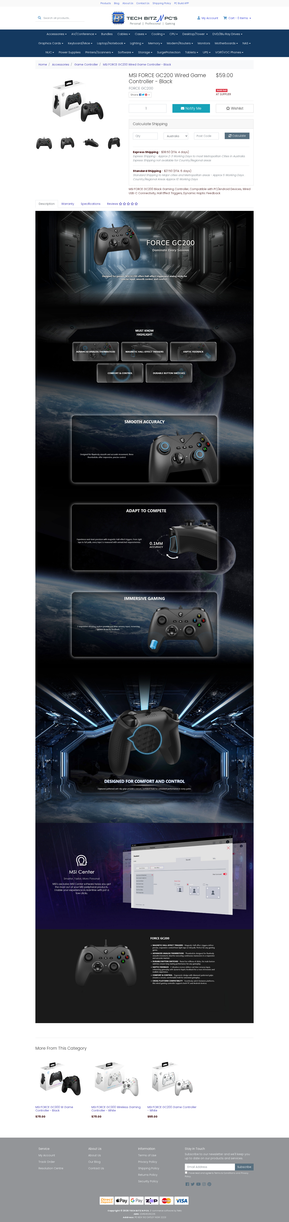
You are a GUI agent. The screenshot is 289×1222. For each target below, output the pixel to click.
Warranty (67, 204)
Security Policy (148, 1181)
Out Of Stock (172, 1101)
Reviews (113, 204)
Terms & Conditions (224, 1173)
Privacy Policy (147, 1162)
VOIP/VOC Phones (228, 52)
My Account (47, 1155)
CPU (172, 34)
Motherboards (225, 43)
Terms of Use (147, 1155)
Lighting (135, 43)
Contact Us (142, 3)
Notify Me (192, 108)
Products (105, 3)
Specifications (90, 204)
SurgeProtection (168, 52)
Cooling (157, 34)
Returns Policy (147, 1175)
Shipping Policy (162, 3)
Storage (144, 52)
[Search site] (39, 18)
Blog (116, 3)
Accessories (55, 34)
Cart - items (238, 18)
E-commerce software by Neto (166, 1210)
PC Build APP (181, 3)
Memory (154, 43)
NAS (245, 43)
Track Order (47, 1162)
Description (47, 204)
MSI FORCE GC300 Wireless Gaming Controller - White (116, 1108)
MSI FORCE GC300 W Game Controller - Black (54, 1108)
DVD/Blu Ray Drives (226, 34)
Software (124, 52)
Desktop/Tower (193, 34)
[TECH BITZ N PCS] (144, 18)
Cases (139, 34)
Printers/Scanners (98, 52)
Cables (122, 34)
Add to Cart (60, 1101)
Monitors (204, 43)
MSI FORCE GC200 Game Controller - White (171, 1108)
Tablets (190, 52)
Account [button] (210, 18)
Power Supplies (70, 52)
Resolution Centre (51, 1168)
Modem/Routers (179, 43)
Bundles (107, 34)
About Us (127, 3)
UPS (205, 52)
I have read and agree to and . (216, 1174)
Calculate (238, 136)
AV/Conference (82, 34)
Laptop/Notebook (110, 43)
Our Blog (94, 1162)
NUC (49, 52)
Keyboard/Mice (79, 43)
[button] (235, 108)
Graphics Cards (49, 43)
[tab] (46, 204)
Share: (135, 94)
